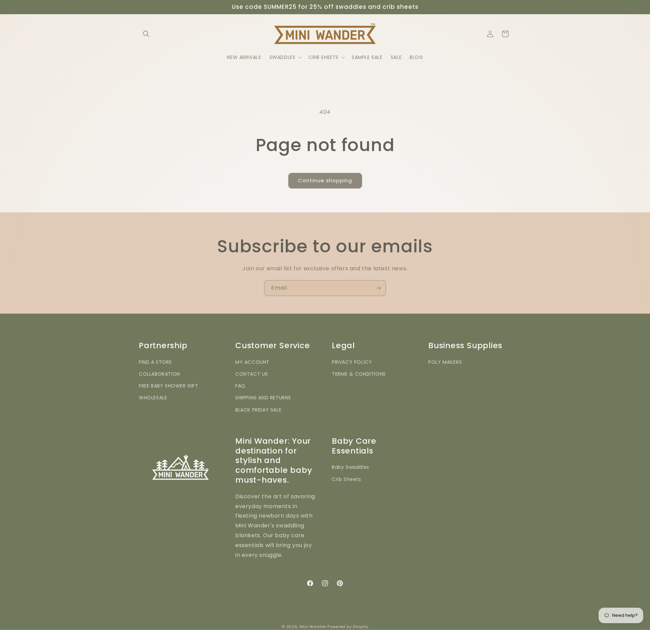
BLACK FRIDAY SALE (258, 409)
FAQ (240, 385)
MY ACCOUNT (252, 362)
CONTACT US (251, 374)
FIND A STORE (155, 362)
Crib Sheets (346, 479)
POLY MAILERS (445, 362)
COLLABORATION (159, 374)
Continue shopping (325, 180)
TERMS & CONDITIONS (359, 374)
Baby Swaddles (350, 467)
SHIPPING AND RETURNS (263, 398)
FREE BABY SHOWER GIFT (168, 385)
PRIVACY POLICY (352, 362)
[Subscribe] (378, 288)
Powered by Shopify (347, 626)
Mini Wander (313, 626)
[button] (146, 33)
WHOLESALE (153, 398)
